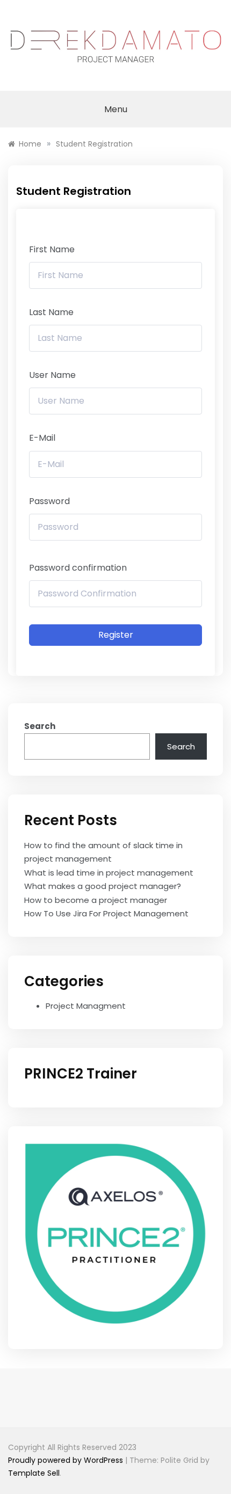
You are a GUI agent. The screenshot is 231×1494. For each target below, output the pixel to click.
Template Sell (34, 1473)
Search (39, 726)
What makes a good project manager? (102, 886)
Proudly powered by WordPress (66, 1460)
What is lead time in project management (108, 872)
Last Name (51, 312)
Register (115, 635)
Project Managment (86, 1005)
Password (49, 501)
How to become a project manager (95, 900)
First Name (52, 249)
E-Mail (42, 438)
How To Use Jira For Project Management (106, 913)
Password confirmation (78, 568)
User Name (52, 375)
